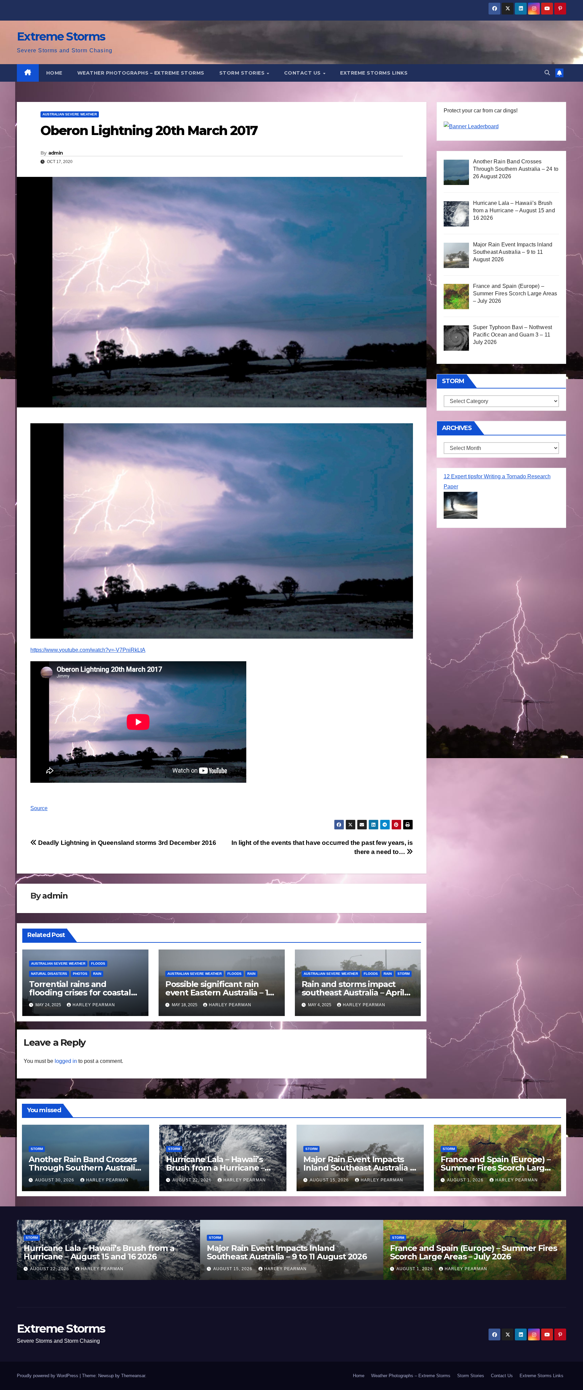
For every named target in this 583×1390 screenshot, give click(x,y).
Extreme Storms (61, 36)
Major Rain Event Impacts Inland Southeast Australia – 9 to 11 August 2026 (358, 1167)
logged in (66, 1061)
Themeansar (133, 1375)
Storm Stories (242, 73)
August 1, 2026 (466, 1180)
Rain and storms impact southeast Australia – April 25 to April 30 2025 (353, 992)
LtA (87, 650)
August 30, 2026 (55, 1180)
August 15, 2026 (330, 1180)
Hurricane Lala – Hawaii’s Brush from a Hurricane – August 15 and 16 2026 (215, 1167)
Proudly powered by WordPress (48, 1375)
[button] (547, 73)
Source (39, 808)
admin (55, 153)
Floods (98, 963)
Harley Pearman (94, 1005)
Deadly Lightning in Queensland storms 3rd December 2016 (126, 842)
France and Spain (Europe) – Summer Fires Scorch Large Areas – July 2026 (496, 1167)
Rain (97, 973)
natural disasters (49, 973)
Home (54, 73)
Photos (80, 973)
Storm (403, 973)
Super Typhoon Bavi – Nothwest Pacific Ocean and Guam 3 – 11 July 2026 (467, 1252)
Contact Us (303, 73)
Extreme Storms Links (374, 73)
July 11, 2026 (412, 1268)
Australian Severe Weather (70, 114)
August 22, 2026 (192, 1180)
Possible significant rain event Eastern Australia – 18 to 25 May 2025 (219, 992)
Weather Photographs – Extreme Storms (140, 73)
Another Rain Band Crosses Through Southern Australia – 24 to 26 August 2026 (84, 1167)
